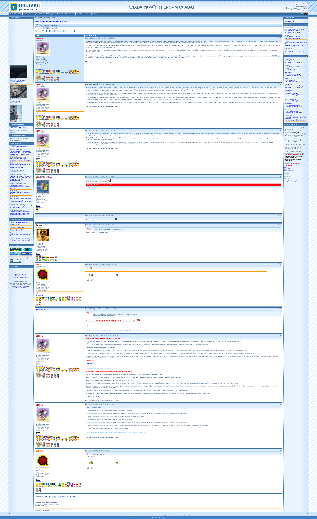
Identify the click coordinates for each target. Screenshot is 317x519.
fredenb (287, 78)
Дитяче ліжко (20, 230)
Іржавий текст (293, 99)
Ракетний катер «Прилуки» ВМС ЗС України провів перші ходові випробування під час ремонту (20, 213)
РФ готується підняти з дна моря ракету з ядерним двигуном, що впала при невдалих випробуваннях (20, 178)
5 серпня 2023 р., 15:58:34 (294, 87)
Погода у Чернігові (296, 181)
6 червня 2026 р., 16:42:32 (294, 38)
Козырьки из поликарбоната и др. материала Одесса (20, 234)
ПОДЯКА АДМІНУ (294, 36)
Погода (285, 167)
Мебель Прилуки (20, 274)
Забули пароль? (302, 10)
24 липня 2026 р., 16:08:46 (294, 32)
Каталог (79, 14)
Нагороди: (40, 69)
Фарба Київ (20, 227)
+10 (70, 31)
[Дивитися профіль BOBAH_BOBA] (43, 187)
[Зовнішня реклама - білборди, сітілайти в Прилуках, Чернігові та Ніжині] (15, 255)
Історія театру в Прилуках (297, 86)
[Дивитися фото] (18, 64)
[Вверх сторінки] (280, 38)
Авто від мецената (294, 105)
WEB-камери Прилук (20, 276)
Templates (20, 69)
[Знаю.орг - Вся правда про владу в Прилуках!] (26, 255)
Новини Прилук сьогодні (20, 277)
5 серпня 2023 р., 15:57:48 (294, 101)
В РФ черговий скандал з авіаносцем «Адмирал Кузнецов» (20, 159)
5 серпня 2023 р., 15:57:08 (294, 106)
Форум (41, 14)
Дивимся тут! (290, 21)
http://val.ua (90, 363)
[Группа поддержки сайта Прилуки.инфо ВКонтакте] (26, 251)
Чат (86, 14)
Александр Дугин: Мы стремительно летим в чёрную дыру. (19, 186)
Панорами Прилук (30, 14)
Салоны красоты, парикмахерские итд (292, 92)
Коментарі (187, 515)
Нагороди (181, 515)
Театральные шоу (294, 74)
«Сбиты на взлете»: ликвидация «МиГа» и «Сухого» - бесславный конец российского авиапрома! (20, 152)
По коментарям (22, 146)
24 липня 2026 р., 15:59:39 (294, 62)
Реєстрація (294, 10)
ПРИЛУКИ (44, 21)
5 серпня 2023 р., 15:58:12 (294, 95)
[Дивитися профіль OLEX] (43, 274)
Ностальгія (292, 61)
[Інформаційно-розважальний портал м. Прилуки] (15, 262)
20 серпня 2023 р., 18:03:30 (294, 81)
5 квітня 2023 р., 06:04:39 (294, 112)
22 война (20, 113)
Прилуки (125, 515)
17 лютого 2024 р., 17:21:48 (294, 69)
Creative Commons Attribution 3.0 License (21, 286)
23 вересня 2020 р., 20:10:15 (295, 51)
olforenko (287, 65)
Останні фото (15, 17)
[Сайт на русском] (305, 14)
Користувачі (50, 14)
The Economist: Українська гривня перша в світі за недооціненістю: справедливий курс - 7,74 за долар (21, 200)
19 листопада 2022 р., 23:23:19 (295, 120)
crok (287, 41)
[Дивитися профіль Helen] (43, 48)
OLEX (286, 109)
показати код (23, 258)
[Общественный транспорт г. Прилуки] (15, 251)
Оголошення (69, 14)
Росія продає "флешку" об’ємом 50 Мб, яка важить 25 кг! (21, 206)
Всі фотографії (141, 515)
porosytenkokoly (22, 112)
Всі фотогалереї (15, 14)
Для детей (292, 80)
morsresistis (21, 67)
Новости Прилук (55, 21)
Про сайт (93, 14)
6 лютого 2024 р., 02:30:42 (294, 75)
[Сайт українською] (302, 14)
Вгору (192, 515)
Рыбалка (291, 50)
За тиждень (22, 127)
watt (18, 87)
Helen (287, 35)
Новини (60, 14)
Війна (18, 88)
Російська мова (293, 111)
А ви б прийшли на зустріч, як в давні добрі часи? (295, 29)
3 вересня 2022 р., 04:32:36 (294, 45)
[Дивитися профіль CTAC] (43, 235)
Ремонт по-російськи (16, 172)
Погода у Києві (287, 181)
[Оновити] (307, 56)
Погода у (288, 170)
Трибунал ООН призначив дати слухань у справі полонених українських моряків (20, 166)
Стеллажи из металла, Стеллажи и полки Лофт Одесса (20, 239)
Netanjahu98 (288, 72)
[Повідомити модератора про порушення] (278, 38)
